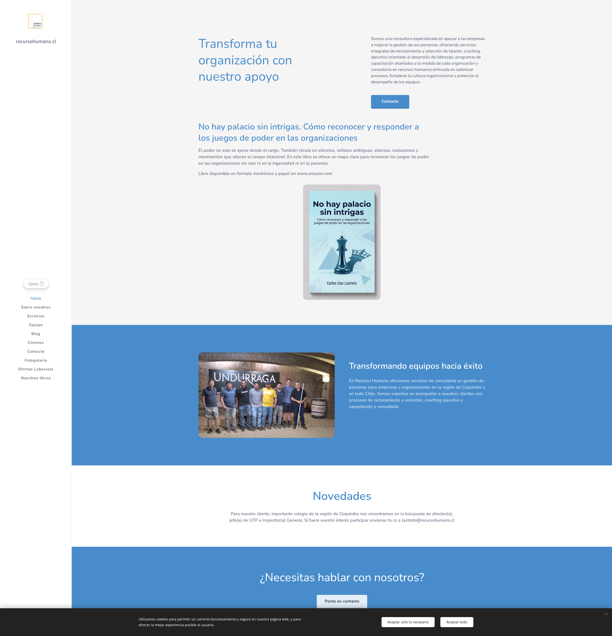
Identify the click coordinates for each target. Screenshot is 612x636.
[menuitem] (35, 298)
